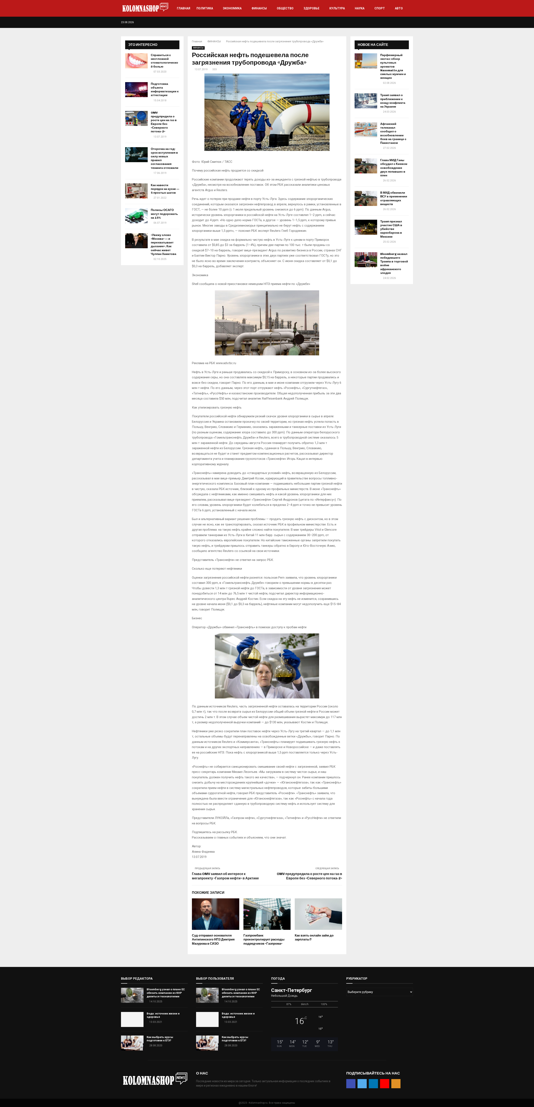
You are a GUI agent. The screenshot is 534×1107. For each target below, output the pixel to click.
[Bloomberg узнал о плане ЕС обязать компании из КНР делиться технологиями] (132, 995)
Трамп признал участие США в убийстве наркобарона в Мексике (391, 229)
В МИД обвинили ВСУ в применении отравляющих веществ (393, 198)
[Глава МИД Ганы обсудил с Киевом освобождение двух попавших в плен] (366, 165)
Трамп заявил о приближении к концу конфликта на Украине (392, 100)
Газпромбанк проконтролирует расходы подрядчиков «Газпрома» (264, 939)
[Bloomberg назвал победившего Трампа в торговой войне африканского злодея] (366, 259)
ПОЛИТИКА (204, 8)
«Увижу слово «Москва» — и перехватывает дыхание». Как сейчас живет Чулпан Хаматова (163, 244)
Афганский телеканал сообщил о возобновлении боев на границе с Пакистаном (393, 133)
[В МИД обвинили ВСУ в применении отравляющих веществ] (366, 198)
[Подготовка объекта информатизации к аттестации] (136, 89)
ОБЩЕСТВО (285, 8)
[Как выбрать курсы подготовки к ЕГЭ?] (132, 1043)
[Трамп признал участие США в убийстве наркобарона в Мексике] (366, 227)
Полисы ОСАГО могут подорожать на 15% (164, 213)
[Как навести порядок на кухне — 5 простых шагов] (136, 190)
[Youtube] (407, 22)
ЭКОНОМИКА (232, 8)
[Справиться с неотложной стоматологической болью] (136, 60)
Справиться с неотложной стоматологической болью (164, 60)
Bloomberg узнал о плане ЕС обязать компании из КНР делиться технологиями (166, 993)
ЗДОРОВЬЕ (311, 8)
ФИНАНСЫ (259, 8)
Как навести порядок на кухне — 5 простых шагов (165, 188)
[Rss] (412, 22)
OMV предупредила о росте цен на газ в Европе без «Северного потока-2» (164, 122)
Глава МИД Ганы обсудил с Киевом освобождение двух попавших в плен (393, 167)
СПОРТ (379, 8)
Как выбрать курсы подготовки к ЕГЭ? (160, 1039)
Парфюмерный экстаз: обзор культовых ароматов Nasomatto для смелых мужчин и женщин (393, 66)
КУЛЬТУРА (337, 8)
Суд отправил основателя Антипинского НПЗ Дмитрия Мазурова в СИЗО (213, 939)
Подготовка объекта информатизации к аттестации (165, 89)
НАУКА (359, 8)
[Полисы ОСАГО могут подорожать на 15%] (136, 215)
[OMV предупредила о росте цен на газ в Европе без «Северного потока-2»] (136, 118)
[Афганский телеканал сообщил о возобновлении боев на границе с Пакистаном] (366, 129)
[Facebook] (394, 22)
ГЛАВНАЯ (183, 8)
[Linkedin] (403, 22)
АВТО (399, 8)
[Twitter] (399, 22)
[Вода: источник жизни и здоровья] (132, 1019)
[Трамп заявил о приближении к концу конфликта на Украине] (366, 100)
